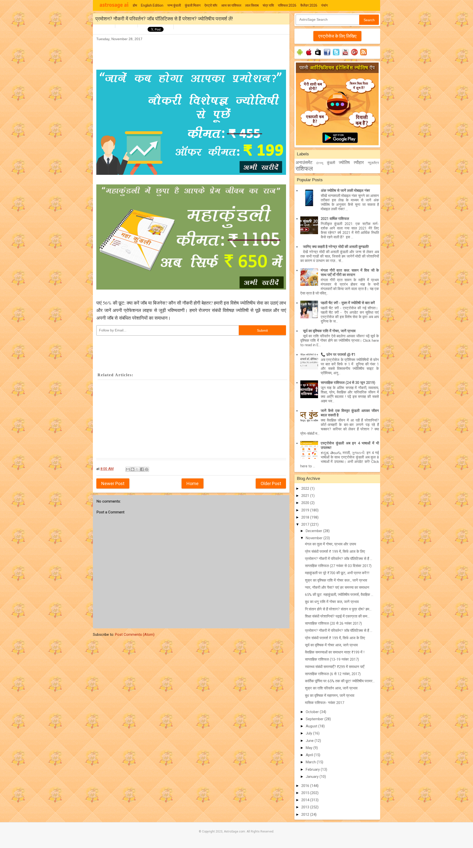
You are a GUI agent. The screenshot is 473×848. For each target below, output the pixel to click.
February (313, 769)
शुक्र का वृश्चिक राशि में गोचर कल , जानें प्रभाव (336, 580)
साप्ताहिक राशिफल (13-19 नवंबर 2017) (332, 659)
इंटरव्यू (319, 163)
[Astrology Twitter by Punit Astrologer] (336, 55)
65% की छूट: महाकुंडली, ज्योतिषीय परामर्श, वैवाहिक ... (339, 594)
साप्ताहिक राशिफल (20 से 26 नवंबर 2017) (333, 623)
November (314, 538)
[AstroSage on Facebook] (327, 55)
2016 (305, 785)
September (315, 719)
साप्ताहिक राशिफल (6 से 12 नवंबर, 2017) (333, 674)
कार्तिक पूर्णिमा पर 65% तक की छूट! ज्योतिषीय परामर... (340, 681)
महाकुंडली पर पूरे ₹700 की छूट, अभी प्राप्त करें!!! (337, 573)
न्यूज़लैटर (373, 163)
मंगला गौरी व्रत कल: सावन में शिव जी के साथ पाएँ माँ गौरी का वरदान (350, 272)
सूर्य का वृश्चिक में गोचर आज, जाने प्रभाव (331, 645)
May (309, 748)
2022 (305, 488)
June (310, 740)
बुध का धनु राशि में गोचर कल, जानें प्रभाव (332, 602)
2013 (305, 807)
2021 (305, 495)
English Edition (152, 5)
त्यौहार (359, 162)
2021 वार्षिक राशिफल (335, 218)
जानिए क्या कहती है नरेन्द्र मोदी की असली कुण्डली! (336, 247)
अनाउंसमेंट (304, 162)
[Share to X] (137, 469)
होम (135, 5)
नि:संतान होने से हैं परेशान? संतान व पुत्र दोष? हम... (338, 609)
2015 (305, 793)
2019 (305, 510)
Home (192, 483)
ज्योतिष (344, 162)
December (314, 531)
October (313, 712)
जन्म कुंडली (174, 5)
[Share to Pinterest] (146, 469)
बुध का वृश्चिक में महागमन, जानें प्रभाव (329, 695)
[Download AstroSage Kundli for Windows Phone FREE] (318, 55)
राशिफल (304, 168)
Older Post (271, 483)
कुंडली (331, 163)
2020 (305, 503)
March (311, 762)
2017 (305, 524)
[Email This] (127, 469)
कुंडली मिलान (193, 5)
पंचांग (324, 5)
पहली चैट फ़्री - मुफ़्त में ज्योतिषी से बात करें (348, 303)
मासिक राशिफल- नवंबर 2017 (324, 703)
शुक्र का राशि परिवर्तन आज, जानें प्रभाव (331, 688)
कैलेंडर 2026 (308, 5)
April (310, 755)
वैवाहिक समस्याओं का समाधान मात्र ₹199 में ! (334, 652)
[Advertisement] (186, 53)
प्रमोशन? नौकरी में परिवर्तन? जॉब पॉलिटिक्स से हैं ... (338, 558)
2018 (305, 517)
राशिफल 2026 (287, 5)
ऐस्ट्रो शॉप (210, 5)
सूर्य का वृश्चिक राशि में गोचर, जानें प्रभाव (329, 331)
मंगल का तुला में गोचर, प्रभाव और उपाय (330, 544)
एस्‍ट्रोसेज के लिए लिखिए (337, 36)
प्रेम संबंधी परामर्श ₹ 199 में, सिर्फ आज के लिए (335, 551)
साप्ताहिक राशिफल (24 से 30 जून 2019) (348, 382)
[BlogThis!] (132, 469)
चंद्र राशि (268, 5)
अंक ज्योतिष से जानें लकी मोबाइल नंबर (345, 190)
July (309, 733)
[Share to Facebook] (141, 469)
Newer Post (112, 483)
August (312, 726)
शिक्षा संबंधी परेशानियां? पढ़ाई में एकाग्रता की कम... (337, 616)
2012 (305, 814)
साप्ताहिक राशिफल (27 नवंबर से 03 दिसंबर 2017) (338, 566)
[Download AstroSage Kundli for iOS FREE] (309, 55)
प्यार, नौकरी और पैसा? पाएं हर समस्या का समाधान (337, 587)
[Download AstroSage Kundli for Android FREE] (300, 55)
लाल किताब (252, 5)
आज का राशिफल (231, 5)
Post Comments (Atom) (134, 634)
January (313, 776)
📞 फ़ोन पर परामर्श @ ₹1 (338, 354)
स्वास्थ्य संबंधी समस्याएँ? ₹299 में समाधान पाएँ (334, 667)
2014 (305, 800)
